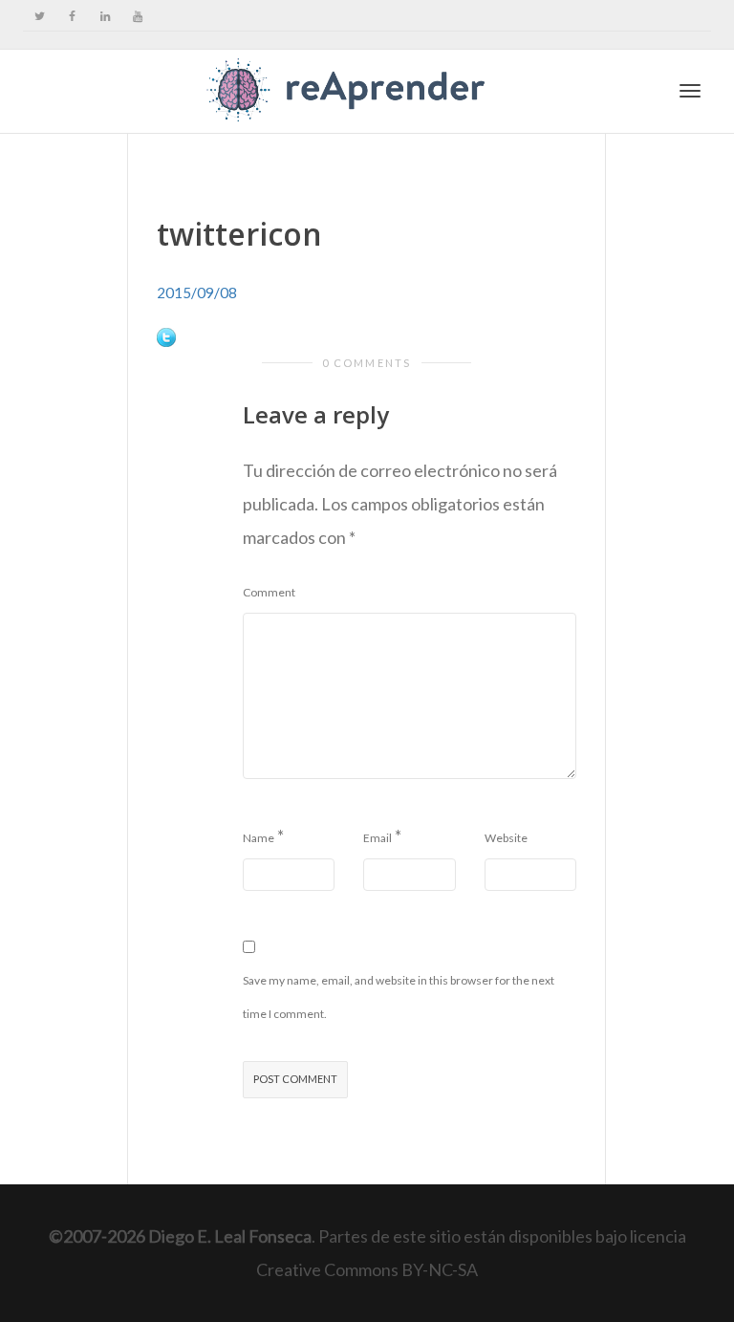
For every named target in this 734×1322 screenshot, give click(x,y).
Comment (269, 592)
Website (506, 838)
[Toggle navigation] (690, 91)
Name (258, 838)
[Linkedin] (104, 16)
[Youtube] (137, 16)
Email (377, 838)
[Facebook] (72, 16)
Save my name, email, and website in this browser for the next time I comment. (398, 997)
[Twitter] (39, 16)
